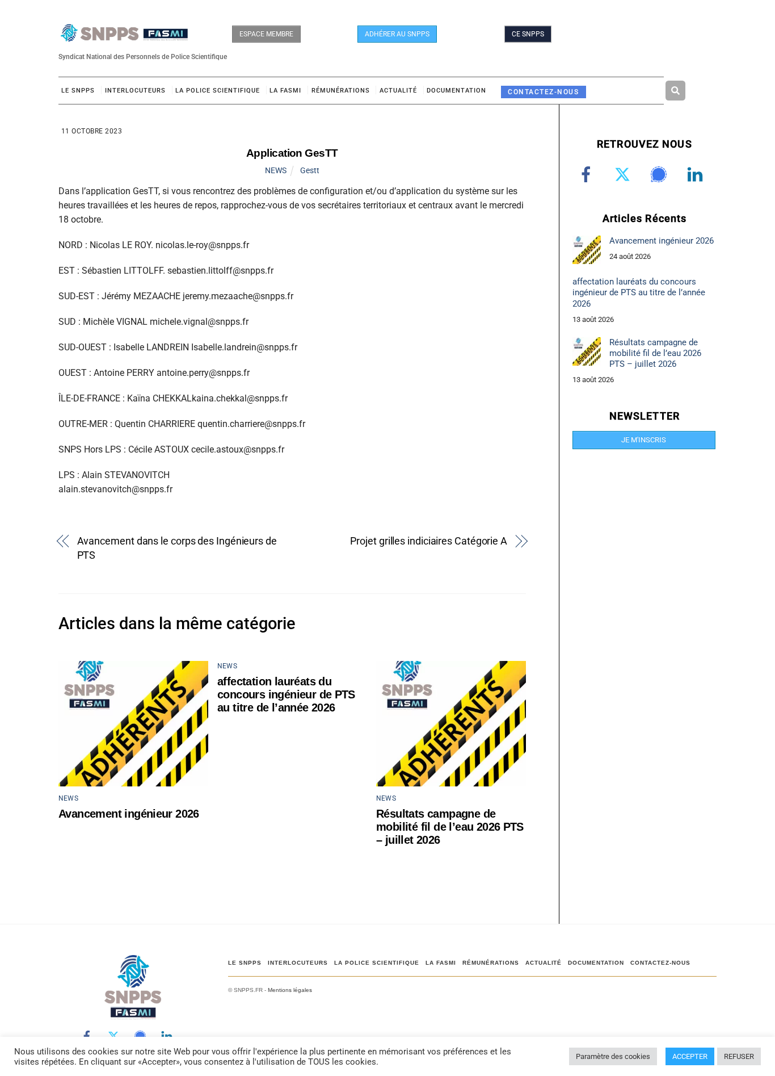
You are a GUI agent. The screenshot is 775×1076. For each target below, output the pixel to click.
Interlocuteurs (135, 90)
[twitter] (624, 174)
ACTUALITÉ (398, 90)
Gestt (309, 170)
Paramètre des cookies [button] (613, 1056)
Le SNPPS (78, 90)
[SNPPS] (124, 36)
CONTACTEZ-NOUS (543, 91)
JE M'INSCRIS (643, 440)
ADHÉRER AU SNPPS (397, 34)
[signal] (660, 174)
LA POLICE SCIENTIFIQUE (217, 90)
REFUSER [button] (739, 1056)
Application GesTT (292, 153)
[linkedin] (697, 174)
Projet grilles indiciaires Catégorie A (428, 541)
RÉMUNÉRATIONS (340, 90)
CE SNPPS (528, 34)
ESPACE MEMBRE (266, 34)
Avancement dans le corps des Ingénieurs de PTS (177, 548)
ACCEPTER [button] (689, 1056)
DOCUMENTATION (456, 90)
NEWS (276, 170)
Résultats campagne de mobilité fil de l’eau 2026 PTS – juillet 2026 (450, 826)
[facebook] (588, 174)
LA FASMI (285, 90)
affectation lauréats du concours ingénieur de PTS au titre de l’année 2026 (286, 694)
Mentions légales (290, 990)
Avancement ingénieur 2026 (128, 813)
